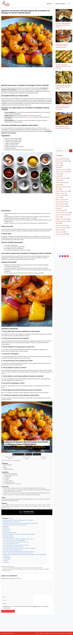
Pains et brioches (60, 204)
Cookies (58, 176)
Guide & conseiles (60, 3)
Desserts (58, 180)
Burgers (58, 165)
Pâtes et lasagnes (60, 206)
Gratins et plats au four (62, 191)
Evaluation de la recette (7, 578)
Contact (37, 633)
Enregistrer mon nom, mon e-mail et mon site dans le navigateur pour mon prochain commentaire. (25, 607)
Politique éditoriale (60, 633)
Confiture (58, 174)
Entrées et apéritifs (61, 182)
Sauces (58, 223)
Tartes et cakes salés (61, 227)
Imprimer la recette (18, 454)
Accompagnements (61, 159)
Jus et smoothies (60, 195)
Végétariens (59, 230)
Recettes (49, 3)
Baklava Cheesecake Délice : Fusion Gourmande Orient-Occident (63, 25)
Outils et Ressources (61, 202)
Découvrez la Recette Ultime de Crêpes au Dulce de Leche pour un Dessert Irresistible (22, 567)
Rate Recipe (37, 454)
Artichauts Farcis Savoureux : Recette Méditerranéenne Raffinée (63, 87)
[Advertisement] (26, 75)
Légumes (58, 197)
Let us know (26, 513)
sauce (43, 112)
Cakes (57, 167)
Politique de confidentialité (50, 633)
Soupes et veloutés (61, 225)
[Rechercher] (70, 150)
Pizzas (57, 208)
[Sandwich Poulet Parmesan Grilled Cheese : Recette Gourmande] (64, 98)
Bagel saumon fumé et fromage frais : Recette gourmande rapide (62, 45)
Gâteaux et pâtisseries (62, 187)
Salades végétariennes (62, 221)
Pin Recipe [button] (28, 454)
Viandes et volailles (61, 234)
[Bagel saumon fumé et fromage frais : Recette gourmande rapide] (64, 36)
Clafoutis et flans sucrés (62, 172)
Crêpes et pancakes (61, 178)
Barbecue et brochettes (62, 161)
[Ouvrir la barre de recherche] (69, 3)
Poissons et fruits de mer (8, 566)
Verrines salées (60, 232)
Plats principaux (60, 210)
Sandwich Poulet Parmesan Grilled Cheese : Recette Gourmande (63, 107)
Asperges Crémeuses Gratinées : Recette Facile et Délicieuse (63, 66)
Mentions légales (68, 633)
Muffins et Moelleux (61, 199)
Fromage (58, 184)
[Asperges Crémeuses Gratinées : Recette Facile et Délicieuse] (64, 56)
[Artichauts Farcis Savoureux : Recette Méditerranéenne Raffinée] (64, 77)
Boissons (58, 163)
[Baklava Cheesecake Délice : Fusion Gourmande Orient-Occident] (64, 15)
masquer (10, 518)
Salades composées (61, 219)
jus (32, 229)
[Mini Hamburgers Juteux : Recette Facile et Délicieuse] (64, 118)
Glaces (57, 189)
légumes (13, 270)
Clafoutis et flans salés (62, 169)
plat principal (28, 117)
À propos (42, 633)
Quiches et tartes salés (62, 214)
